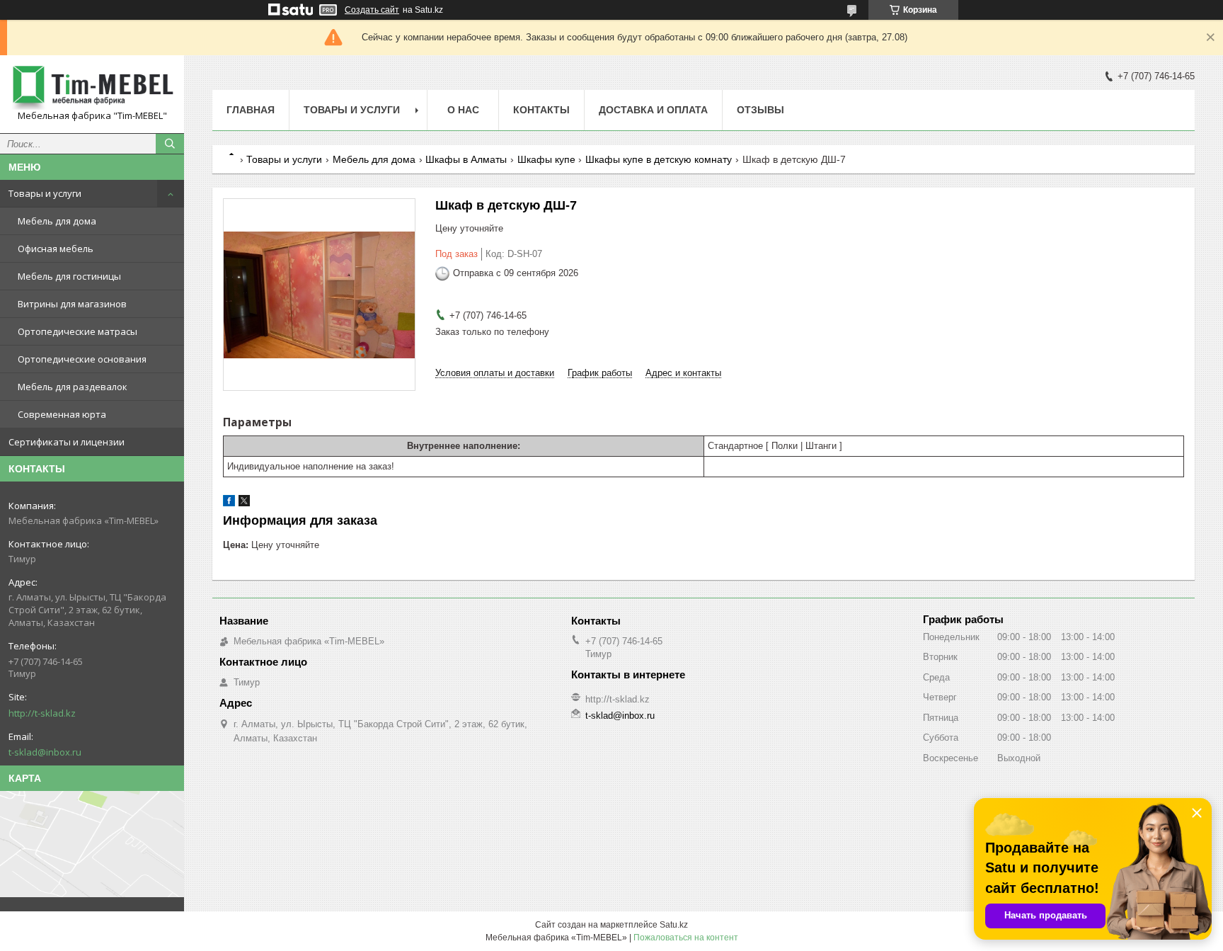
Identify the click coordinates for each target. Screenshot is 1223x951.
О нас (463, 109)
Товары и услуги (44, 193)
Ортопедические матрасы (77, 331)
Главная (250, 109)
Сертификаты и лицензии (66, 441)
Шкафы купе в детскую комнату (658, 159)
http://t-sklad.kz (42, 713)
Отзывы (760, 109)
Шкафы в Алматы (466, 159)
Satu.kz (674, 925)
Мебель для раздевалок (72, 386)
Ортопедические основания (82, 359)
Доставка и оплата (653, 109)
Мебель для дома (57, 221)
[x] (244, 503)
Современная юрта (62, 414)
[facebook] (229, 503)
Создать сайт (372, 10)
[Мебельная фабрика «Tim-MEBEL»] (92, 88)
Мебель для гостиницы (69, 276)
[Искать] (170, 143)
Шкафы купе (546, 159)
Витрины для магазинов (72, 303)
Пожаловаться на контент (685, 938)
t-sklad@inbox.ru (44, 752)
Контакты (541, 109)
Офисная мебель (55, 248)
